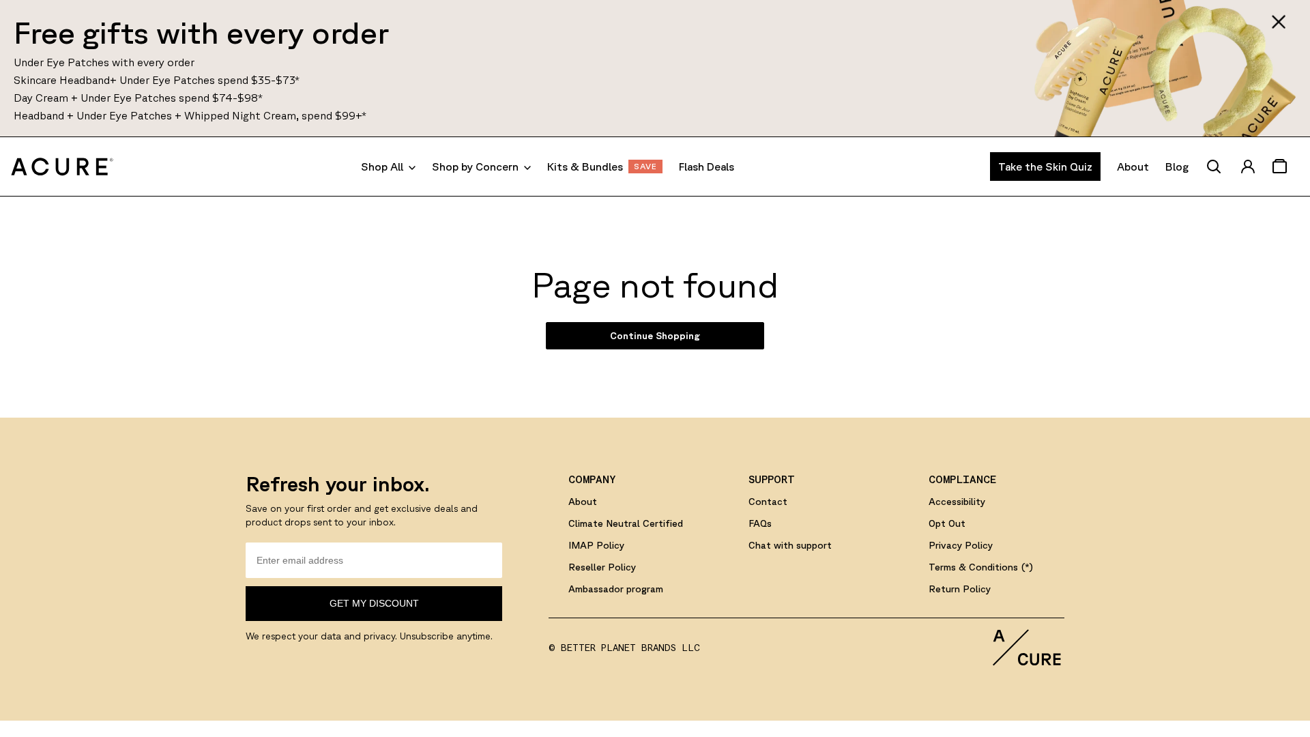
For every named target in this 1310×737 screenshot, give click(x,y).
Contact (767, 501)
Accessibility (957, 501)
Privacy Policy (961, 545)
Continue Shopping (655, 335)
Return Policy (960, 588)
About (582, 501)
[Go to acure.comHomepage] (62, 166)
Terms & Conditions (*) (981, 567)
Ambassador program (615, 588)
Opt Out (947, 523)
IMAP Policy (596, 545)
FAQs (760, 523)
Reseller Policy (602, 567)
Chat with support (790, 545)
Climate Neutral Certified (625, 523)
